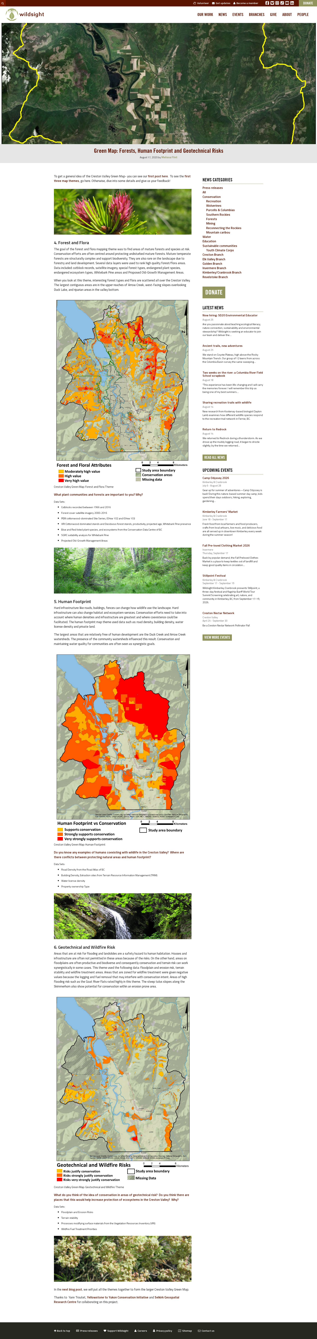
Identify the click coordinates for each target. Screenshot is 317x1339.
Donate (214, 292)
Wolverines (213, 205)
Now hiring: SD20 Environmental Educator (230, 315)
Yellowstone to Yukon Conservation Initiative (117, 1297)
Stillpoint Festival (214, 575)
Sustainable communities (220, 245)
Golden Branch (212, 263)
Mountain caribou (218, 232)
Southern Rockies (218, 214)
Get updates (222, 3)
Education (209, 241)
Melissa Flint (169, 157)
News (222, 15)
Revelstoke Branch (215, 277)
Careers (141, 1331)
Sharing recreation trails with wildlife (227, 402)
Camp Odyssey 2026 (216, 478)
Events (237, 15)
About (287, 15)
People (303, 15)
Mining (210, 223)
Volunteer (202, 3)
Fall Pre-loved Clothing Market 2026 (226, 545)
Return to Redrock (214, 429)
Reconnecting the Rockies (223, 228)
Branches (257, 15)
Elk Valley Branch (214, 259)
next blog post (72, 1289)
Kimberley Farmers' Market (220, 511)
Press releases (213, 187)
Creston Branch (213, 254)
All (204, 192)
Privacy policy (163, 1331)
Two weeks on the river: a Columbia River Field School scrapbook (233, 374)
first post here (158, 176)
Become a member (246, 3)
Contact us (207, 1331)
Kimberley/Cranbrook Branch (222, 272)
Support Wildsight (117, 1331)
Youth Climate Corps (220, 250)
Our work (205, 15)
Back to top (63, 1331)
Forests (211, 219)
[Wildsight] (25, 14)
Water (207, 236)
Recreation (213, 201)
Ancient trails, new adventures (223, 345)
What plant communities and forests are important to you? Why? (98, 494)
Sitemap (186, 1331)
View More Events (217, 637)
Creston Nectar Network (218, 613)
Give (273, 15)
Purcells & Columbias (220, 210)
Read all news (214, 457)
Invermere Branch (214, 268)
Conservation (212, 196)
